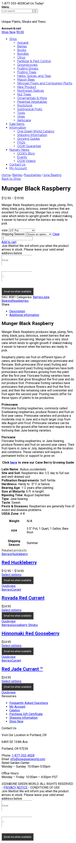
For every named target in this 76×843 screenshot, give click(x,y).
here (13, 462)
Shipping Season (13, 234)
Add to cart (9, 242)
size (5, 230)
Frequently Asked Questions (28, 703)
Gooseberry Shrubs (24, 625)
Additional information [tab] (24, 315)
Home (6, 175)
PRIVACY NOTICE (15, 787)
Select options (11, 575)
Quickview (9, 586)
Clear (56, 234)
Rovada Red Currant (23, 598)
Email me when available (17, 291)
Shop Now (9, 32)
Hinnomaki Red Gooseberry (30, 633)
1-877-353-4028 (23, 755)
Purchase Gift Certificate (26, 714)
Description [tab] (17, 311)
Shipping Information (23, 718)
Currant (16, 589)
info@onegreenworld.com (27, 759)
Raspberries (32, 175)
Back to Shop (11, 179)
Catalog (14, 710)
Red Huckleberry (19, 562)
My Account (17, 706)
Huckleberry (19, 554)
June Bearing (52, 175)
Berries (17, 175)
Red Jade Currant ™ (22, 669)
